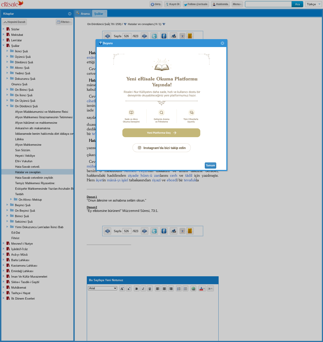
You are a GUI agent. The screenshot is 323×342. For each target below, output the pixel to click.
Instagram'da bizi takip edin (164, 148)
